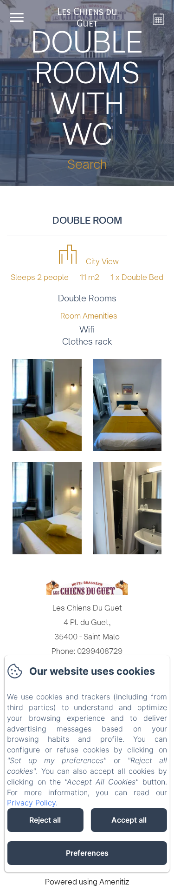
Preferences (87, 853)
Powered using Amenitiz (87, 881)
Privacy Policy (31, 802)
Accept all (129, 820)
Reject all (45, 820)
